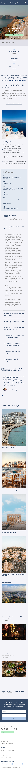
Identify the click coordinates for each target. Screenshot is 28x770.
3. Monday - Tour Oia (11, 321)
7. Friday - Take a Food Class (12, 352)
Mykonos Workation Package (10, 490)
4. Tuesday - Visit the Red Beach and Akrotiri (13, 328)
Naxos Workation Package (9, 447)
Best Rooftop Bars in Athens (10, 654)
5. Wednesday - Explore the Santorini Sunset (12, 336)
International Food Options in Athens (13, 691)
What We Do (4, 741)
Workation (3, 75)
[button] (25, 2)
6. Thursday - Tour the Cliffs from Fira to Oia (12, 344)
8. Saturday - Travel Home (11, 360)
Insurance (3, 753)
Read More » (5, 620)
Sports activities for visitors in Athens (13, 617)
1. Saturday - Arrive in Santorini (11, 227)
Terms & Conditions (6, 757)
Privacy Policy (4, 755)
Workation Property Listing (7, 750)
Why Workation (5, 739)
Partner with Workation (7, 743)
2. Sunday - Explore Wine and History (12, 315)
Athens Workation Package (9, 532)
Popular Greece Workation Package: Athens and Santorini (13, 575)
